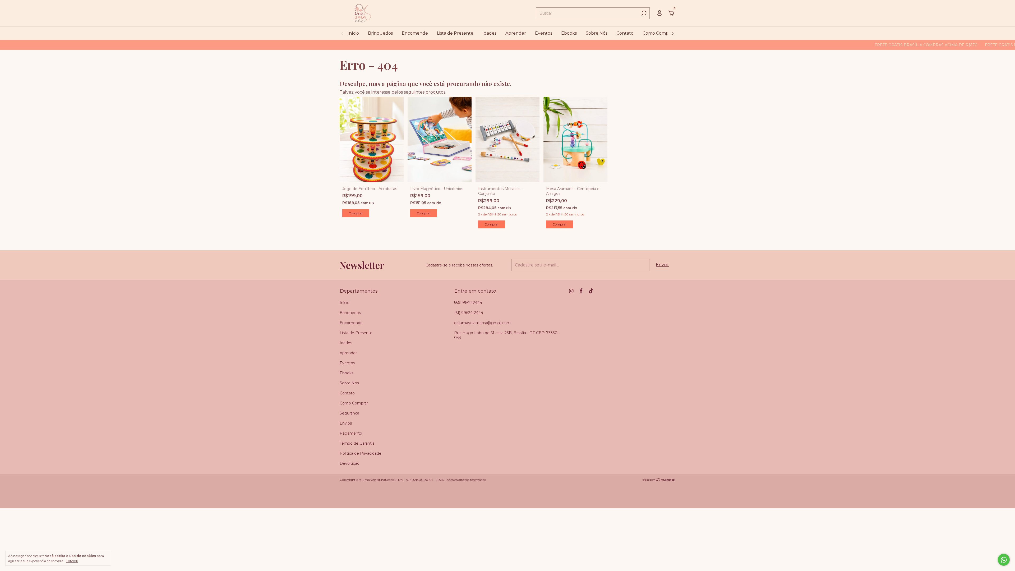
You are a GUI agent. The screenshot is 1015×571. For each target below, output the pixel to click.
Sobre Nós (596, 33)
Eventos (543, 33)
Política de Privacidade (360, 453)
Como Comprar (659, 33)
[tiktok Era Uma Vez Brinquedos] (591, 290)
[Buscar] (643, 13)
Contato (625, 33)
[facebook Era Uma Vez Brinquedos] (581, 290)
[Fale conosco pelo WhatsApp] (1004, 560)
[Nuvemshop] (658, 480)
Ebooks (569, 33)
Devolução (349, 463)
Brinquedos (380, 33)
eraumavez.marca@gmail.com (482, 322)
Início (353, 33)
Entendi (72, 561)
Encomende (415, 33)
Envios (346, 423)
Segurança (349, 413)
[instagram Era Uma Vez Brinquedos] (571, 290)
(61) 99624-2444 (468, 312)
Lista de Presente (455, 33)
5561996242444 (468, 302)
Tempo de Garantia (357, 443)
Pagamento (351, 433)
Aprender (515, 33)
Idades (489, 33)
